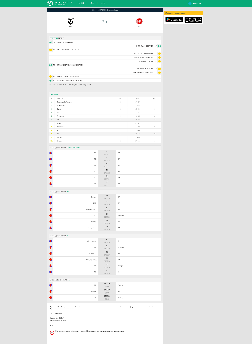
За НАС (52, 325)
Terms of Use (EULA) (57, 318)
